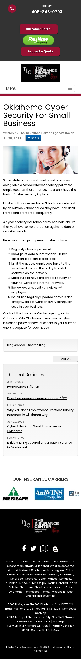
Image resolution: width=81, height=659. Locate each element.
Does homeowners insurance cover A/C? (37, 398)
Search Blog (36, 345)
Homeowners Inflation (23, 387)
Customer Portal (38, 29)
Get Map (40, 613)
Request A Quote (40, 51)
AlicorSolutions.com (26, 647)
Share (35, 138)
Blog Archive (16, 345)
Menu (11, 88)
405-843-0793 (47, 12)
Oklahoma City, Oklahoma (38, 561)
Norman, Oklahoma (35, 566)
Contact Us (69, 608)
